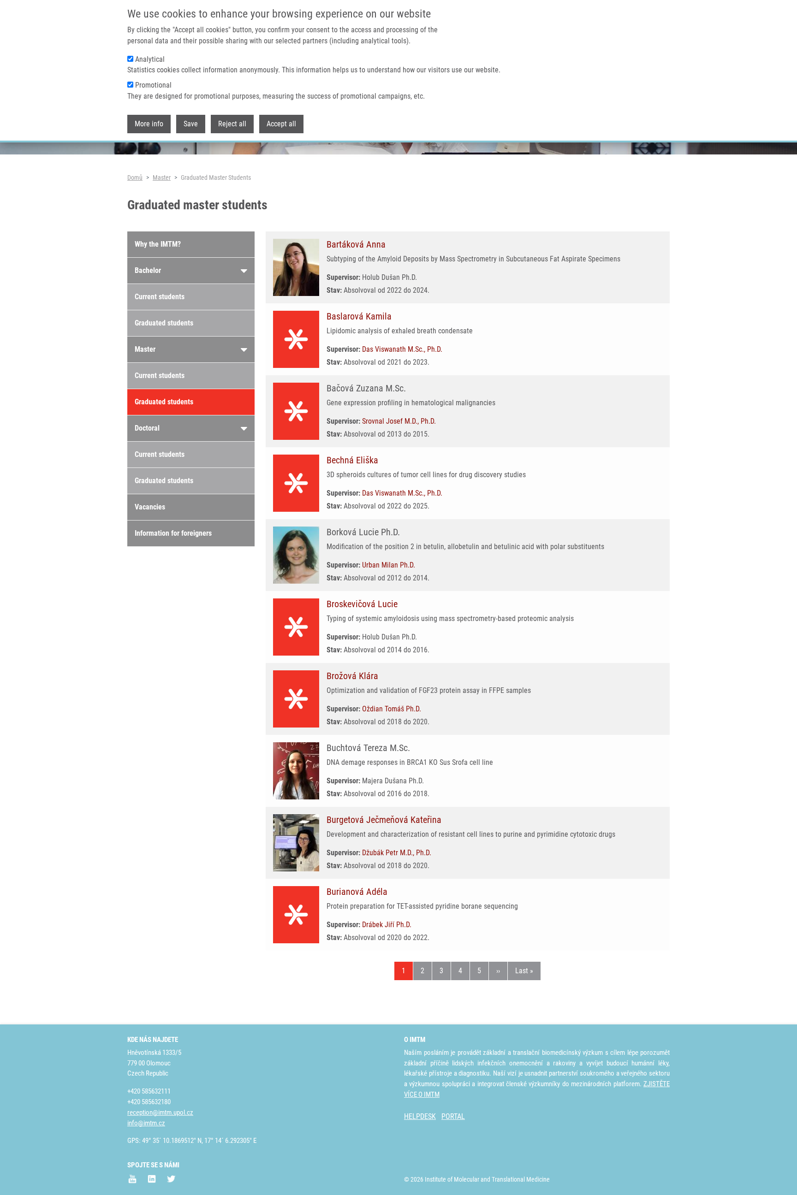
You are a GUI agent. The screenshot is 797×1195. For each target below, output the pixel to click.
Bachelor (148, 270)
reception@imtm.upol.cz (160, 1112)
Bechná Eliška (352, 460)
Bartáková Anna (356, 244)
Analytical (150, 59)
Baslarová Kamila (359, 316)
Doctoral (147, 428)
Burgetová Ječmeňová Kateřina (384, 819)
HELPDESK (420, 1116)
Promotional (153, 85)
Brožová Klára (352, 675)
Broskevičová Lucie (362, 603)
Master (162, 177)
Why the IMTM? (158, 244)
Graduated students (164, 323)
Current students (159, 296)
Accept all (281, 123)
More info (149, 123)
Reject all (232, 123)
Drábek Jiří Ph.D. (386, 924)
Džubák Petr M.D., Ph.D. (396, 852)
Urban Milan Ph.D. (388, 565)
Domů (135, 177)
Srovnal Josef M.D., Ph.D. (399, 421)
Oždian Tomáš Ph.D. (391, 708)
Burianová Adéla (357, 891)
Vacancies (150, 507)
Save (191, 123)
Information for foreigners (173, 533)
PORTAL (453, 1116)
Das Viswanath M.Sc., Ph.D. (402, 349)
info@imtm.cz (146, 1123)
